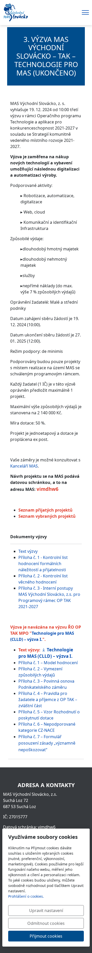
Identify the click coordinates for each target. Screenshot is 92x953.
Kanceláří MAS (24, 466)
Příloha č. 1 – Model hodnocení (48, 662)
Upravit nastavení (46, 910)
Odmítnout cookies (46, 923)
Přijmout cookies (46, 936)
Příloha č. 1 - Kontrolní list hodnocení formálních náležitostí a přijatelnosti (43, 564)
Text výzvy (28, 551)
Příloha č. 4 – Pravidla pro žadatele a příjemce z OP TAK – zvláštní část (47, 699)
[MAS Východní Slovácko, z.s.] (15, 12)
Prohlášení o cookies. (26, 896)
